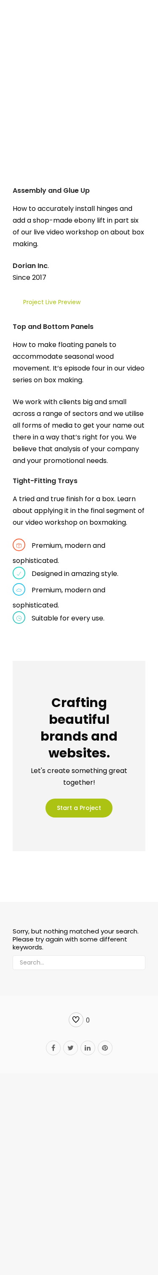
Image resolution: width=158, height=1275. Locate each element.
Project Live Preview (51, 302)
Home (38, 106)
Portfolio (61, 106)
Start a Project (79, 808)
